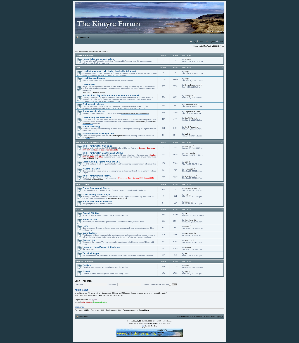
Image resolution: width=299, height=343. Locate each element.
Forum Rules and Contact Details (98, 59)
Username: (79, 284)
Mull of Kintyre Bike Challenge (97, 146)
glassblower (189, 220)
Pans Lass (189, 153)
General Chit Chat (91, 213)
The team (179, 316)
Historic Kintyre (141, 122)
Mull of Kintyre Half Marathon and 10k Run (103, 153)
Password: (113, 284)
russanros (188, 146)
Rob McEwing (190, 118)
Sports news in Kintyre (93, 111)
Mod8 (187, 59)
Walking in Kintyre (91, 169)
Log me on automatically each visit (156, 284)
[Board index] (149, 18)
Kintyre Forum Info (84, 55)
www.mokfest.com (96, 180)
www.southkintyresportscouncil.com (135, 113)
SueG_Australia (190, 127)
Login (221, 42)
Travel (85, 226)
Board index (84, 37)
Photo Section (82, 185)
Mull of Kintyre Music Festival (97, 176)
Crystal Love (144, 310)
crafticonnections (191, 188)
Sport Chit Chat (90, 219)
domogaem (189, 96)
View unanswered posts (84, 51)
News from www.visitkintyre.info (98, 133)
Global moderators (100, 302)
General (79, 210)
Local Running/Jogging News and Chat (101, 162)
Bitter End (188, 240)
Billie (186, 272)
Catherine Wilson (191, 105)
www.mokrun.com (91, 159)
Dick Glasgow (190, 176)
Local (78, 68)
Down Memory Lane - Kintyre (96, 194)
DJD (186, 162)
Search (202, 41)
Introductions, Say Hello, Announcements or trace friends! (111, 95)
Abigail (186, 72)
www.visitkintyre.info (116, 136)
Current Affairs (90, 233)
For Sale (87, 265)
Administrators (86, 302)
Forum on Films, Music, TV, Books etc (101, 247)
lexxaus (187, 202)
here (88, 137)
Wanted (86, 271)
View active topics (101, 51)
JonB (186, 195)
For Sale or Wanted (84, 261)
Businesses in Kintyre (93, 104)
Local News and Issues (94, 78)
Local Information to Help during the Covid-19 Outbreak (109, 71)
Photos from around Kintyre (96, 188)
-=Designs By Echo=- (152, 323)
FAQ (194, 42)
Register (212, 42)
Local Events (89, 84)
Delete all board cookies (193, 316)
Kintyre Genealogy (91, 126)
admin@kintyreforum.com (117, 198)
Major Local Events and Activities (91, 142)
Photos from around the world (97, 201)
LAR (186, 134)
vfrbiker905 (189, 169)
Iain (186, 213)
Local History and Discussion (97, 118)
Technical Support (91, 253)
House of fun (89, 240)
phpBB (138, 321)
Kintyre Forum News (192, 85)
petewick (188, 247)
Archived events (99, 92)
